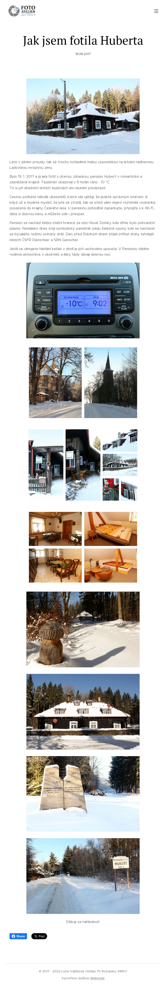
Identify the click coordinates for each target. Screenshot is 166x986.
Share (20, 936)
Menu (156, 10)
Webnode (97, 978)
